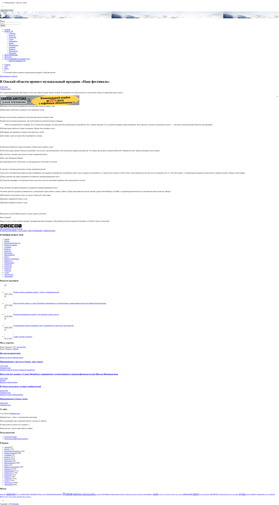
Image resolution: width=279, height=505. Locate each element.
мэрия (180, 494)
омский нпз (214, 494)
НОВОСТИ (8, 31)
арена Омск (25, 494)
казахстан (140, 494)
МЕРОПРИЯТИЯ (11, 55)
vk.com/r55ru (21, 347)
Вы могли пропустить (10, 353)
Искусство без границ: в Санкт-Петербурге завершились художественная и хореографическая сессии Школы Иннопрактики (60, 303)
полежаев (235, 494)
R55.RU (3, 380)
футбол (7, 496)
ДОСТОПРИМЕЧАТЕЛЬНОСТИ (17, 59)
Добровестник (5, 89)
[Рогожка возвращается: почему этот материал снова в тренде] (9, 314)
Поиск (2, 21)
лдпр (160, 494)
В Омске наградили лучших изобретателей (20, 386)
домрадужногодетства (117, 494)
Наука (6, 257)
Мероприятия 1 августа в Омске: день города (21, 362)
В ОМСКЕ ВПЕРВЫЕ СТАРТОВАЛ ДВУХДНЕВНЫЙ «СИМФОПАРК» (28, 231)
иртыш (135, 494)
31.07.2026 (4, 366)
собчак (253, 494)
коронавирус (148, 494)
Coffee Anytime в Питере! (23, 337)
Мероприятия (5, 76)
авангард (11, 493)
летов (163, 494)
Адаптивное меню (7, 10)
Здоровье (12, 47)
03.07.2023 (4, 87)
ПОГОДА (8, 57)
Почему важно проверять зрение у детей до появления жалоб (36, 292)
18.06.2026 (4, 403)
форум (2, 496)
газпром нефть (89, 494)
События (12, 33)
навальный (187, 494)
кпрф (155, 494)
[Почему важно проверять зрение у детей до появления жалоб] (9, 292)
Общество (12, 37)
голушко (98, 494)
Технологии (13, 51)
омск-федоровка (204, 494)
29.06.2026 (4, 391)
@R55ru (15, 349)
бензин (44, 494)
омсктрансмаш (223, 494)
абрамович (3, 494)
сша (265, 494)
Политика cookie (10, 437)
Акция (6, 239)
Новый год (8, 261)
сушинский (260, 494)
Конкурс (7, 249)
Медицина (8, 253)
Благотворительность (12, 243)
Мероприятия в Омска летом (14, 399)
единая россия (129, 494)
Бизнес (11, 43)
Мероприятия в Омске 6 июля (11, 229)
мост (176, 494)
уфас (268, 494)
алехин (19, 494)
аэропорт (33, 494)
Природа (12, 49)
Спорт (11, 39)
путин (242, 494)
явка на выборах (27, 496)
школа (14, 496)
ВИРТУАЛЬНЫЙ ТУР (17, 61)
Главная (7, 29)
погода (230, 494)
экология (19, 496)
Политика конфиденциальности (16, 439)
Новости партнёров (11, 259)
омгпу (196, 493)
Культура (12, 35)
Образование (13, 45)
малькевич (168, 494)
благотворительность (55, 494)
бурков (67, 494)
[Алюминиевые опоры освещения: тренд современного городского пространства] (9, 325)
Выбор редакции (10, 245)
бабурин (40, 494)
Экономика (13, 41)
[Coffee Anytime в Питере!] (9, 337)
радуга (248, 494)
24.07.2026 (4, 378)
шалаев (11, 496)
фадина (272, 494)
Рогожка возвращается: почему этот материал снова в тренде (36, 314)
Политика (12, 53)
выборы (77, 494)
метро (173, 494)
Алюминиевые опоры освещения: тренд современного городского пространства (44, 325)
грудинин (106, 494)
